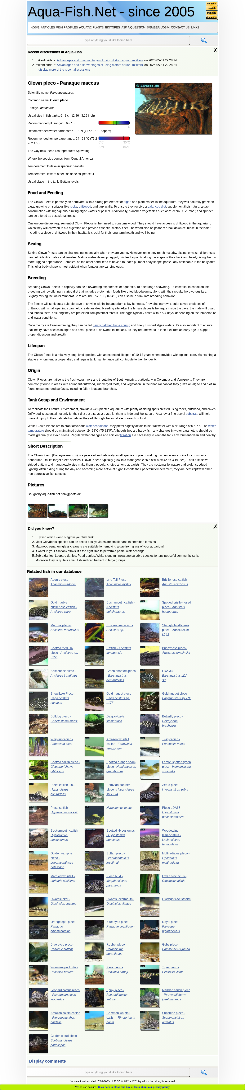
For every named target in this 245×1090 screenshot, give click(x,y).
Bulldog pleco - (64, 719)
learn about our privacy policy (152, 1087)
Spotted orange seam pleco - (121, 766)
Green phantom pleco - (121, 675)
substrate (192, 413)
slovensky (211, 17)
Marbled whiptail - (63, 878)
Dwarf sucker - (63, 901)
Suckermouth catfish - (65, 835)
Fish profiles (67, 27)
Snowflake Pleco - (63, 698)
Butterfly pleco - (172, 721)
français (211, 13)
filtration (125, 435)
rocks (73, 206)
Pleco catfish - (64, 810)
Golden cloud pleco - (65, 1040)
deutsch (211, 3)
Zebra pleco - (175, 787)
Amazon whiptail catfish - (119, 744)
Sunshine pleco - (173, 1017)
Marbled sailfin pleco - (176, 995)
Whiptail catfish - (62, 741)
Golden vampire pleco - (62, 860)
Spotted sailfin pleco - (65, 766)
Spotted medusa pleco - (64, 652)
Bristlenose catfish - (175, 582)
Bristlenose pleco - (64, 673)
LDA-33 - (175, 675)
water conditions (97, 426)
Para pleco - (117, 970)
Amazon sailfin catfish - (65, 1017)
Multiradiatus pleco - (175, 858)
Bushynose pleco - (176, 650)
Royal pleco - (171, 926)
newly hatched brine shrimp (111, 325)
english (212, 8)
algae (127, 202)
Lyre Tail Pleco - (118, 582)
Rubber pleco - (116, 949)
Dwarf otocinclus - (174, 878)
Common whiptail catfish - (120, 1017)
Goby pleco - (176, 947)
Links (195, 27)
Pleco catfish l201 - (63, 789)
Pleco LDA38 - (173, 812)
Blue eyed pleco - (120, 924)
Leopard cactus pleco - (65, 995)
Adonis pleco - (63, 582)
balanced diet (157, 206)
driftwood (85, 206)
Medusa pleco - (65, 628)
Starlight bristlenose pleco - (175, 630)
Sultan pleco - (117, 858)
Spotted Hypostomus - (120, 835)
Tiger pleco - (173, 970)
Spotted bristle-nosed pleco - (176, 607)
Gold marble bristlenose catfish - (64, 607)
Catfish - (118, 650)
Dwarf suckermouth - (120, 901)
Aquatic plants (91, 27)
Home (34, 27)
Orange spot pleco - (64, 926)
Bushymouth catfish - (120, 607)
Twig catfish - (173, 741)
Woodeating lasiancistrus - (171, 837)
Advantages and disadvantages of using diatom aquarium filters (100, 60)
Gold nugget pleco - (119, 698)
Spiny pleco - (116, 995)
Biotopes (112, 27)
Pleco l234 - (116, 881)
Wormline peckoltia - (64, 970)
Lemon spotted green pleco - (177, 766)
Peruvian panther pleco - (120, 789)
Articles (48, 27)
